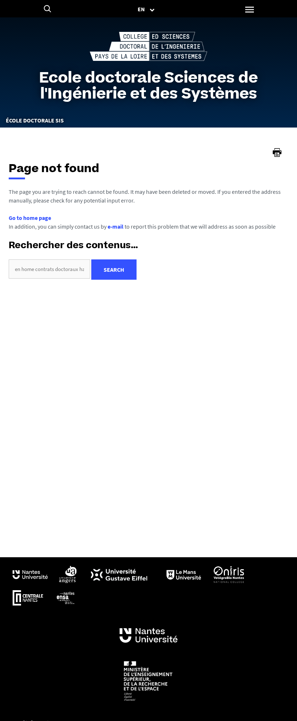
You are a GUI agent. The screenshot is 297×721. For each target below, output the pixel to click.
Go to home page (30, 217)
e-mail (116, 226)
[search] (49, 269)
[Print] (277, 152)
